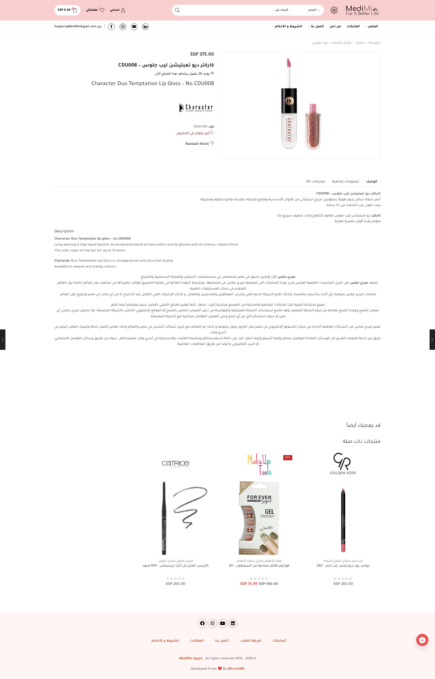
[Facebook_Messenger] (422, 640)
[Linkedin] (232, 623)
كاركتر (376, 216)
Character (62, 261)
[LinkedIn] (145, 26)
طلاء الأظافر (273, 561)
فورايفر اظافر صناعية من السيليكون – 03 (259, 566)
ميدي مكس (286, 277)
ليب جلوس (320, 43)
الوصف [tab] (371, 182)
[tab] (371, 182)
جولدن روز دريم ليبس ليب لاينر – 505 (343, 566)
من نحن (335, 27)
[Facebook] (111, 26)
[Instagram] (122, 26)
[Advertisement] (217, 388)
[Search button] (177, 10)
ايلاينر (189, 561)
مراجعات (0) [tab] (315, 182)
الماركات (353, 27)
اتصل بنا (317, 27)
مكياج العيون (167, 561)
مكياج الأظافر (246, 561)
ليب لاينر (357, 561)
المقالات (197, 641)
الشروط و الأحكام (288, 27)
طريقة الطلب (250, 641)
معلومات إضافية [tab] (345, 182)
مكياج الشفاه (342, 43)
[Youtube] (134, 26)
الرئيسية (374, 43)
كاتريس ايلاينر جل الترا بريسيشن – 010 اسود (176, 566)
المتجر (373, 27)
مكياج (360, 43)
